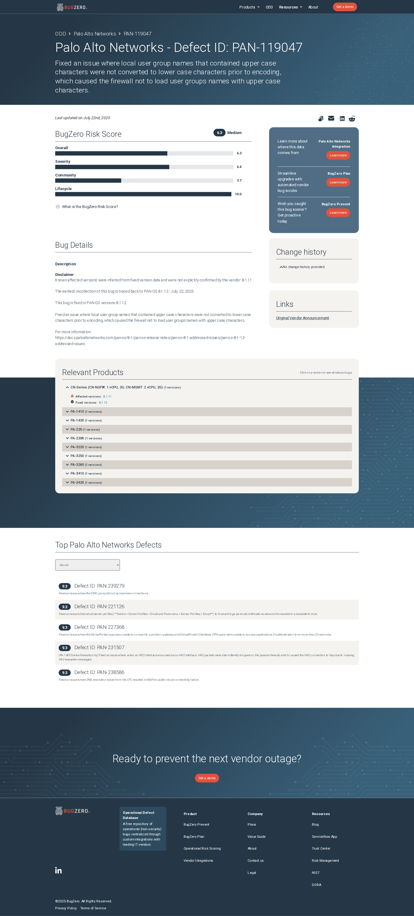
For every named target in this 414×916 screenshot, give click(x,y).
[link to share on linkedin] (343, 119)
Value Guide (256, 836)
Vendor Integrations (198, 861)
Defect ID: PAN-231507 (99, 648)
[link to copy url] (320, 118)
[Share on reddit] (352, 118)
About (313, 7)
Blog (315, 824)
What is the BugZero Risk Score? (90, 206)
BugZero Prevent (196, 824)
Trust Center (321, 849)
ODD (269, 7)
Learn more (338, 155)
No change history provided (303, 267)
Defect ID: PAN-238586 (99, 672)
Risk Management (325, 861)
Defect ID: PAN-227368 (99, 627)
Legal (252, 873)
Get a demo (345, 7)
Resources (288, 7)
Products (247, 7)
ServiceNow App (324, 836)
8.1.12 (103, 402)
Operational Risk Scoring (202, 849)
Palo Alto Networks (95, 34)
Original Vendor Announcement (302, 318)
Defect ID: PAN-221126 (99, 606)
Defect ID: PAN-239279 (99, 586)
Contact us (256, 861)
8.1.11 (107, 396)
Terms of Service (93, 908)
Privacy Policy (66, 908)
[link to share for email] (331, 118)
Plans (252, 824)
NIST (315, 873)
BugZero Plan (194, 836)
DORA (316, 885)
